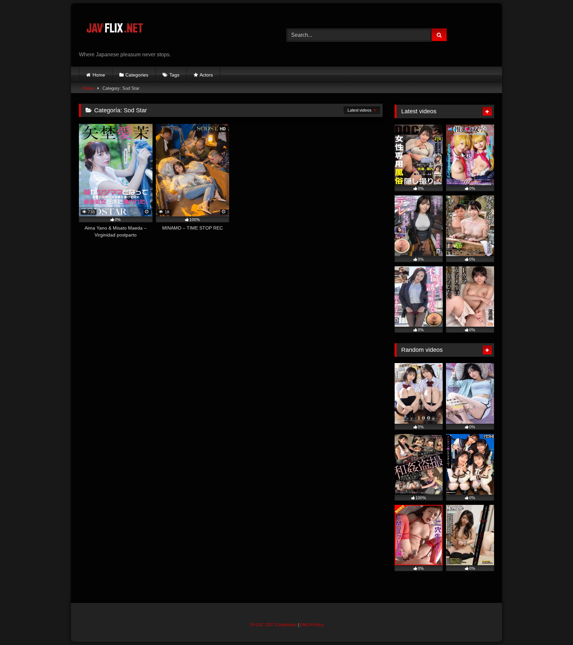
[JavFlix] (114, 30)
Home (99, 75)
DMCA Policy (312, 624)
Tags (174, 75)
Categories (136, 75)
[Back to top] (552, 625)
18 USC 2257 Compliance (273, 624)
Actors (206, 75)
